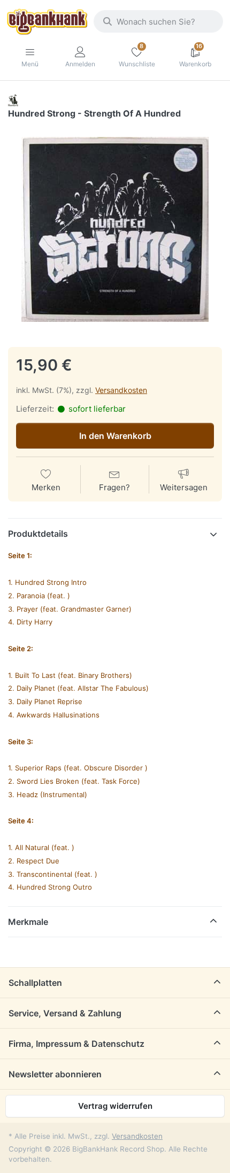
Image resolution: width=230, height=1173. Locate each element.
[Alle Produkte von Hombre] (13, 100)
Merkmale (28, 921)
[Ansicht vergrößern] (115, 229)
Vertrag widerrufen (115, 1106)
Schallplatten (35, 982)
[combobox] (158, 21)
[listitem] (115, 229)
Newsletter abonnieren (55, 1074)
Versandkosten (121, 390)
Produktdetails (38, 533)
